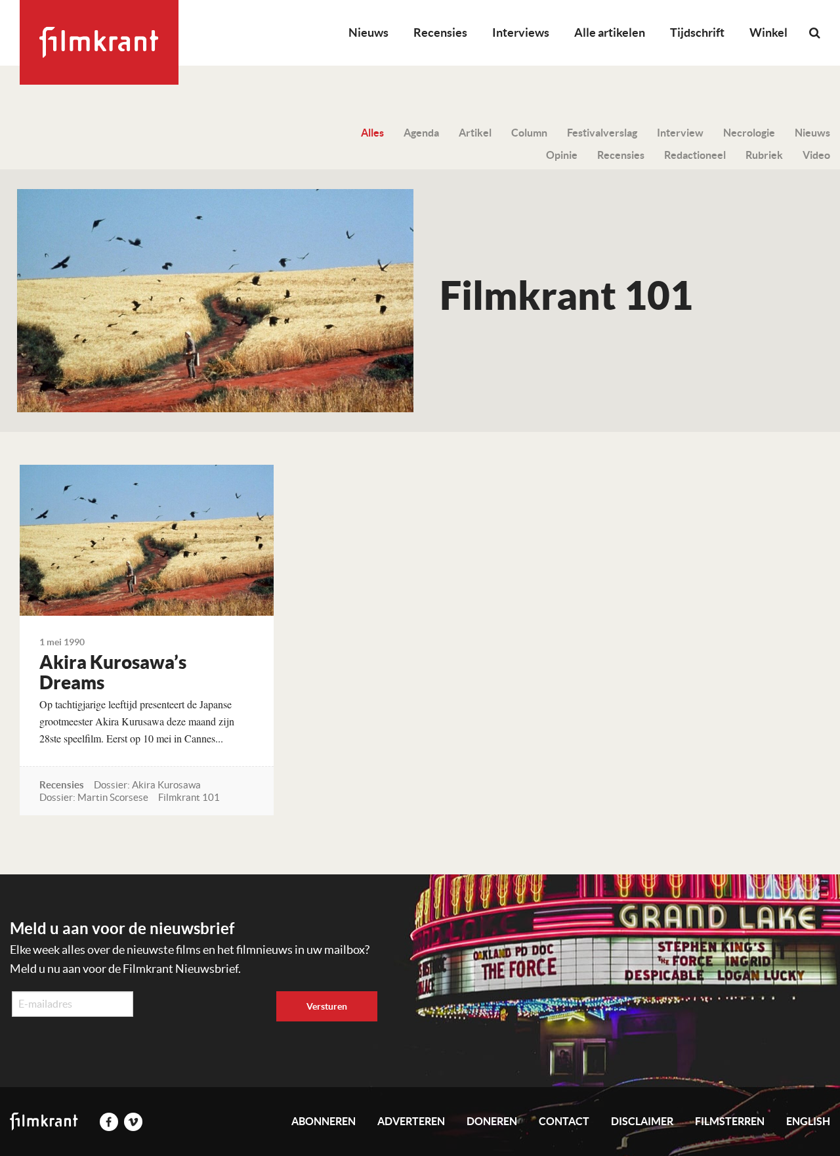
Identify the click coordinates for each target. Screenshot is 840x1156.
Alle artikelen (609, 32)
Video (816, 155)
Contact (564, 1121)
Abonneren (323, 1121)
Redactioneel (695, 155)
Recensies (440, 32)
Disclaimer (642, 1121)
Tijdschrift (697, 32)
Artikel (475, 133)
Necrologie (749, 133)
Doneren (492, 1121)
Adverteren (411, 1121)
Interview (680, 133)
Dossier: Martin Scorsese (93, 797)
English (808, 1121)
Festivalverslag (602, 133)
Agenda (421, 133)
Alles (372, 133)
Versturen (326, 1006)
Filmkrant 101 (189, 797)
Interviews (520, 32)
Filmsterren (730, 1121)
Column (529, 133)
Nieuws (368, 32)
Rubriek (764, 155)
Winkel (768, 32)
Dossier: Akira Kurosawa (147, 785)
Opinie (562, 155)
